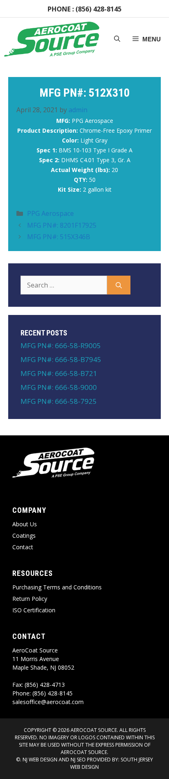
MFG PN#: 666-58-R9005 (61, 345)
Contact (22, 547)
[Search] (118, 285)
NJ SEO (78, 759)
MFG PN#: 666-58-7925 (59, 401)
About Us (24, 524)
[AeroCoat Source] (51, 39)
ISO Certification (33, 610)
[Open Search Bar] (117, 39)
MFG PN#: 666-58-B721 (59, 373)
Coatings (24, 535)
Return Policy (29, 598)
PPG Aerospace (50, 213)
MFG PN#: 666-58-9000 (59, 387)
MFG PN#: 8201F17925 (61, 225)
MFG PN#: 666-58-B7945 (61, 359)
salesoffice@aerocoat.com (48, 702)
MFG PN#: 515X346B (58, 236)
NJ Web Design (39, 759)
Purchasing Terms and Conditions (57, 587)
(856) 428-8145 (98, 9)
